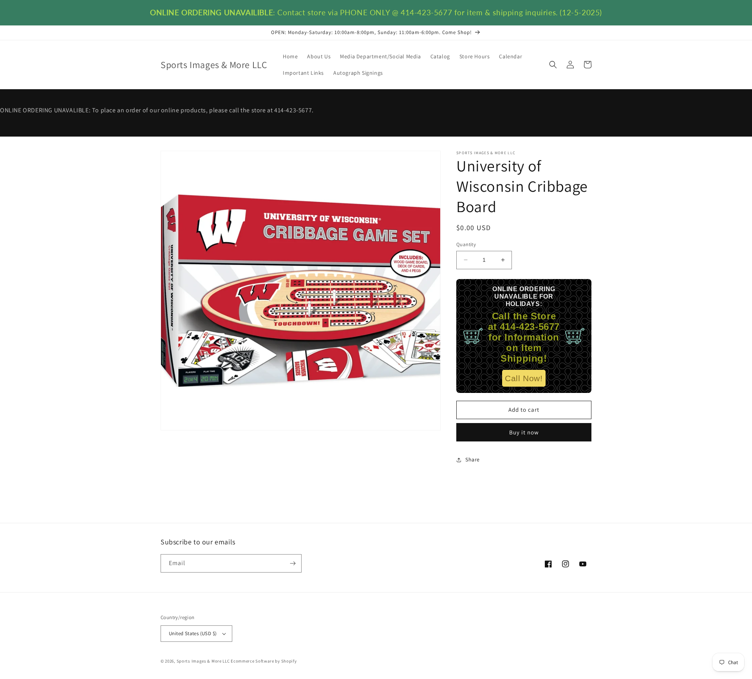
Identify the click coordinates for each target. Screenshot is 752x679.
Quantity (466, 244)
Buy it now (524, 432)
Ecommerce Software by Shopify (263, 661)
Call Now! (523, 378)
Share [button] (472, 459)
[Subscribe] (292, 563)
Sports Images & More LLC (203, 661)
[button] (553, 64)
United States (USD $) (193, 633)
